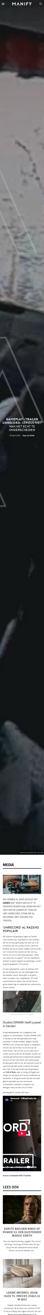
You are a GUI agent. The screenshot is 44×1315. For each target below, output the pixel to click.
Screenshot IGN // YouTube (20, 1175)
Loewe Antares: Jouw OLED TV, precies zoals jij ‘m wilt (22, 1295)
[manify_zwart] (22, 3)
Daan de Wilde (28, 435)
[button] (3, 4)
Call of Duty (11, 1072)
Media (8, 864)
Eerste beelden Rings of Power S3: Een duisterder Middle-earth (22, 1232)
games (6, 903)
